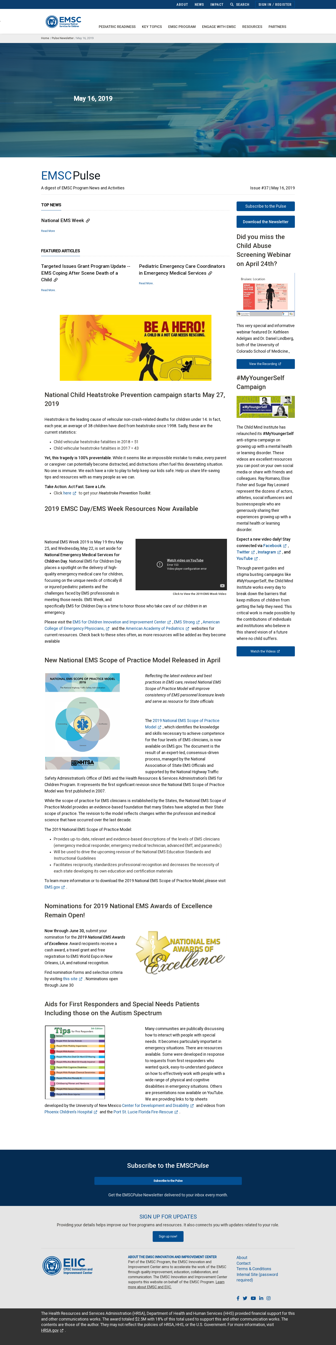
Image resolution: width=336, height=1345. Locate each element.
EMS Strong (184, 622)
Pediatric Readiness (117, 27)
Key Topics (152, 27)
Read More (48, 231)
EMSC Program (182, 27)
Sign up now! (168, 1236)
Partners (277, 27)
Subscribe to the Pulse (265, 206)
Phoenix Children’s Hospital (68, 1112)
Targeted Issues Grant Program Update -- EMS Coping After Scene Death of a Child (85, 272)
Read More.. (48, 290)
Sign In (265, 5)
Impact (217, 5)
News (199, 5)
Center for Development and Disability (155, 1105)
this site (70, 979)
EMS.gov (52, 887)
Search (242, 5)
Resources (252, 27)
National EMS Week (62, 220)
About (182, 5)
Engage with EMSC (219, 27)
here (67, 493)
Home (45, 38)
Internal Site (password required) (257, 1277)
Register (283, 5)
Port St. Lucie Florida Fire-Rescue (143, 1112)
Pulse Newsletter (63, 38)
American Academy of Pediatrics (155, 628)
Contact (244, 1263)
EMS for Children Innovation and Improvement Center (119, 622)
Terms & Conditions (254, 1269)
